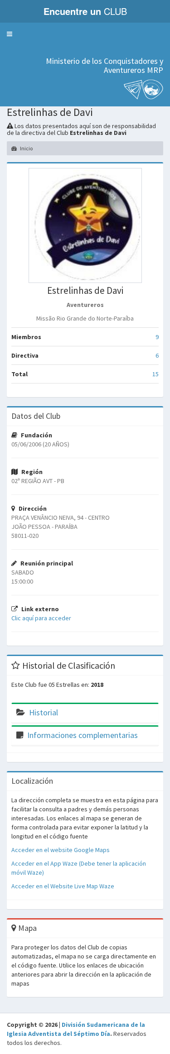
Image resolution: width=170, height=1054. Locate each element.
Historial (43, 712)
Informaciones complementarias (82, 735)
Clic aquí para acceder (41, 618)
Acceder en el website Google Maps (60, 850)
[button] (9, 34)
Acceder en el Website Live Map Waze (62, 886)
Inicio (26, 148)
